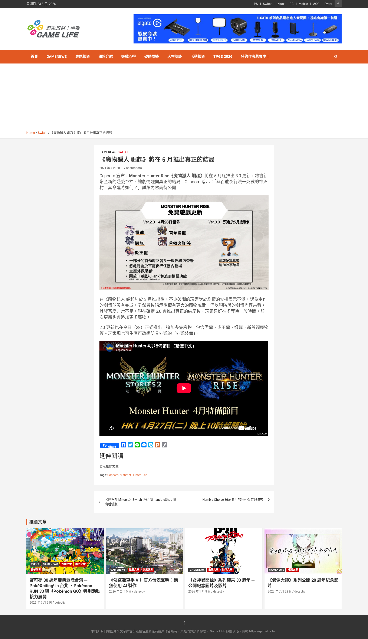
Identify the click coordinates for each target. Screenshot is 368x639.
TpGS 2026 (222, 56)
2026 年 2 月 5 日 (120, 591)
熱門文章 (80, 564)
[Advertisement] (184, 98)
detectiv (60, 602)
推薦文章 (67, 564)
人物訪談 (174, 56)
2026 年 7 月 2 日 (41, 602)
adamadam (134, 168)
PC (292, 4)
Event (328, 4)
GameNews (56, 56)
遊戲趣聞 (148, 569)
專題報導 (82, 56)
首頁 (34, 56)
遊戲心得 (128, 56)
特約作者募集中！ (255, 56)
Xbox (281, 4)
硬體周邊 (151, 56)
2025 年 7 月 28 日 (280, 591)
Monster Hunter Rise (133, 475)
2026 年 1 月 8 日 (199, 591)
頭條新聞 (36, 569)
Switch (267, 4)
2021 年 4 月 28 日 (111, 168)
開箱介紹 (105, 56)
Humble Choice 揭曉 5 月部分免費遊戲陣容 (233, 500)
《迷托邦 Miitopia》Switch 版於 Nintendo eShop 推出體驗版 (140, 502)
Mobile (303, 4)
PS (256, 4)
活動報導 (197, 56)
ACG (316, 4)
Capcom (113, 475)
